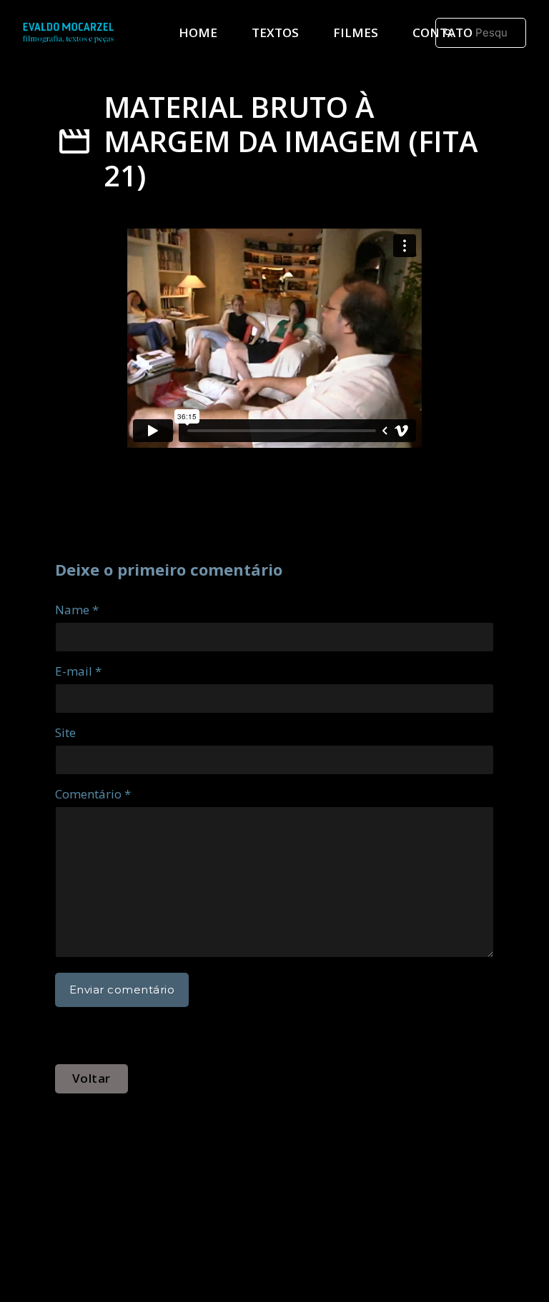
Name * (77, 609)
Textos (275, 32)
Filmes (355, 32)
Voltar (91, 1078)
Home (198, 32)
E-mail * (78, 671)
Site (65, 732)
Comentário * (93, 794)
